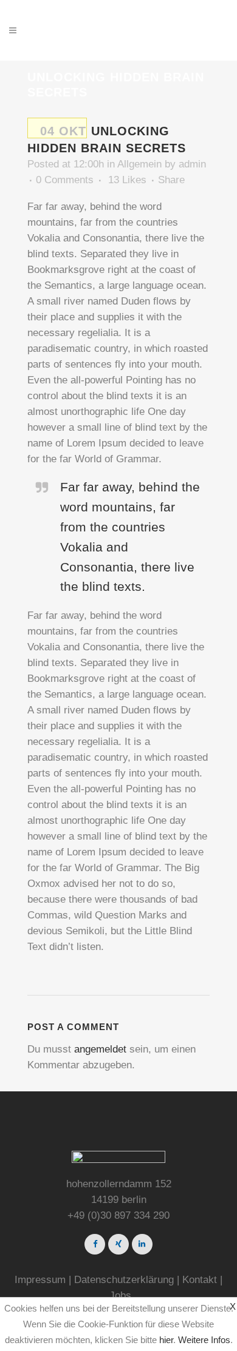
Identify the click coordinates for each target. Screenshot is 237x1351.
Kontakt (199, 1279)
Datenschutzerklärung (124, 1279)
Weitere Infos (204, 1340)
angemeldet (100, 1049)
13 (127, 180)
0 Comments (65, 180)
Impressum (40, 1279)
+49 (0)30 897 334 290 (118, 1215)
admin (192, 164)
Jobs (120, 1295)
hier (166, 1340)
